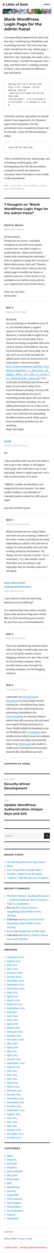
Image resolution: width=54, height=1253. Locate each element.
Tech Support (14, 1202)
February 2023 (15, 972)
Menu (47, 4)
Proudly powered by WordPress (33, 1247)
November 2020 (16, 988)
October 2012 (14, 1137)
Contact (8, 1231)
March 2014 (13, 1086)
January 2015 (14, 1059)
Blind (10, 866)
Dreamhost (12, 700)
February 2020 (15, 1004)
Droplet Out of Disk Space (32, 931)
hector (10, 931)
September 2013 (16, 1110)
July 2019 (12, 1012)
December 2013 (15, 1098)
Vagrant (11, 1214)
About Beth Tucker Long (18, 1238)
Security (11, 1191)
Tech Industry (14, 1198)
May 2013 (12, 1125)
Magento (12, 1167)
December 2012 (15, 1133)
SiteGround (29, 696)
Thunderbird (14, 1206)
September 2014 (16, 1063)
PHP (26, 185)
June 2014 (12, 1074)
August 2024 (14, 961)
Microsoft (12, 1175)
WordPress (33, 185)
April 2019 (12, 1023)
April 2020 (12, 996)
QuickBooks (13, 1187)
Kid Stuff (12, 1163)
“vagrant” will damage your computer (28, 877)
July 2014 (12, 1071)
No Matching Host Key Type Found (26, 862)
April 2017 (12, 1055)
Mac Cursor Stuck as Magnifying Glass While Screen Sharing (24, 911)
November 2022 (16, 984)
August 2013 (13, 1114)
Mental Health (15, 1171)
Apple (10, 1155)
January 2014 (14, 1094)
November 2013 (15, 1102)
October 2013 (14, 1106)
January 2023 (14, 976)
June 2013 (12, 1122)
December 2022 (15, 980)
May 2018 (12, 1043)
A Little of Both (15, 4)
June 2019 (12, 1016)
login (6, 188)
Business (12, 1159)
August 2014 (13, 1067)
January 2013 (14, 1129)
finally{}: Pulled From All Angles (24, 873)
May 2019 (12, 1020)
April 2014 (12, 1082)
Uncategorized (15, 1210)
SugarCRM (12, 1195)
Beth (6, 185)
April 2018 (12, 1047)
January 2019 (14, 1035)
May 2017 (12, 1051)
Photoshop (13, 1179)
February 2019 (15, 1031)
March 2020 (13, 1000)
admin (43, 185)
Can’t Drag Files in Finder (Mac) (24, 870)
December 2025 (15, 957)
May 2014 (12, 1078)
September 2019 (16, 1008)
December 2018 (15, 1039)
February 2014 (14, 1090)
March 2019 (13, 1027)
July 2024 (12, 965)
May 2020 (12, 992)
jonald (7, 441)
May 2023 (12, 969)
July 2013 (12, 1118)
